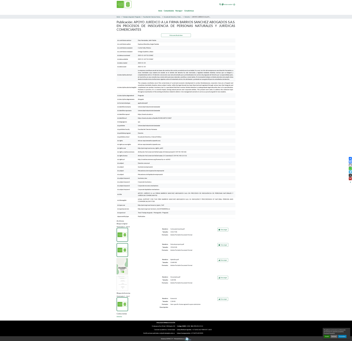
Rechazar (334, 336)
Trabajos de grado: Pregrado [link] (131, 17)
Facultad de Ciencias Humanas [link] (152, 17)
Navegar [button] (178, 11)
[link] (222, 229)
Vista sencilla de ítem (176, 35)
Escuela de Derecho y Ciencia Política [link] (173, 17)
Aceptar (327, 336)
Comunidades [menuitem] (169, 11)
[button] (220, 4)
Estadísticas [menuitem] (189, 11)
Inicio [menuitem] (160, 11)
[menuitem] (179, 11)
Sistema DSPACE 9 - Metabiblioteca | (173, 338)
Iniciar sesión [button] (228, 4)
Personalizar (342, 336)
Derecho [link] (187, 17)
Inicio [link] (118, 17)
